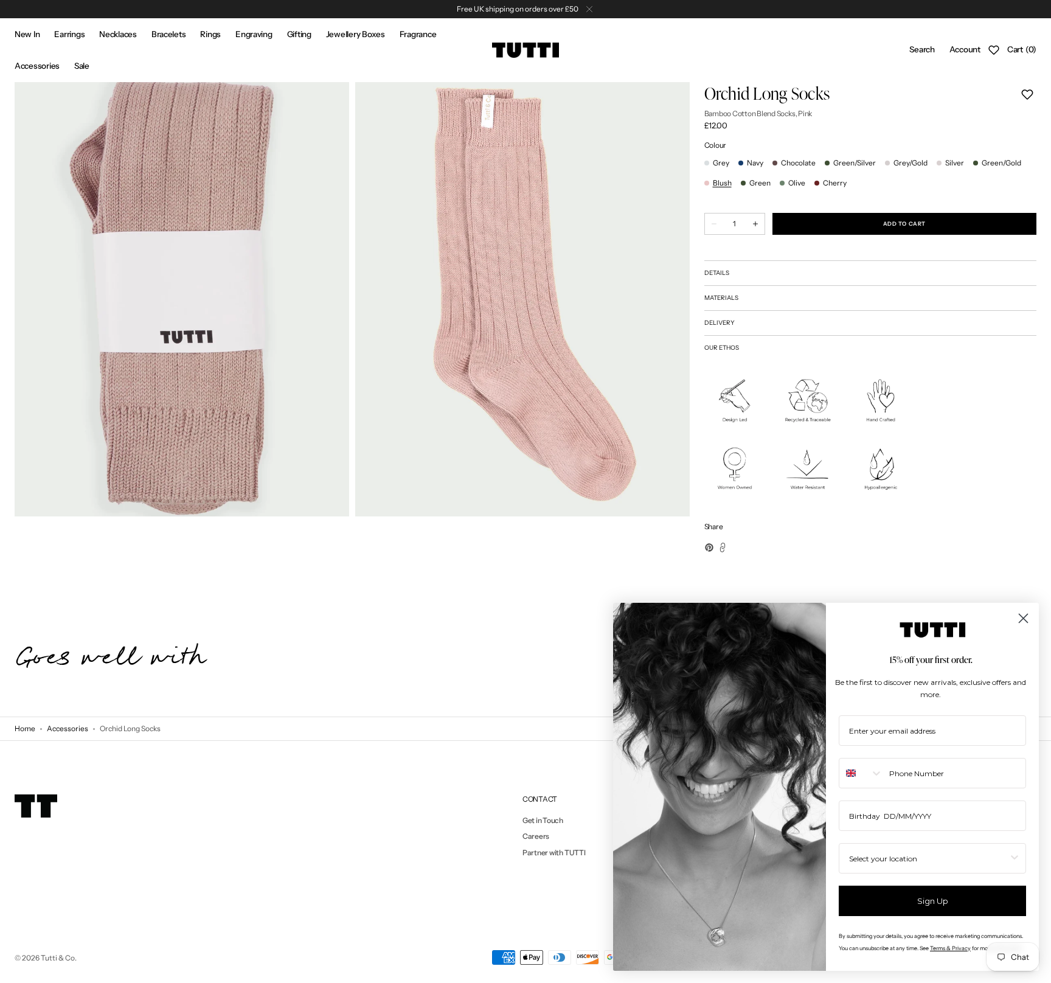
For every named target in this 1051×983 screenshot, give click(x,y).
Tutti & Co (58, 957)
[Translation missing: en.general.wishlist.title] (994, 50)
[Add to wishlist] (1027, 94)
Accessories (67, 728)
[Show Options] (1014, 858)
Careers (535, 836)
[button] (921, 50)
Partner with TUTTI (554, 852)
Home (25, 728)
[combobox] (861, 773)
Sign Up (932, 901)
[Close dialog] (1023, 618)
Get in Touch (542, 820)
